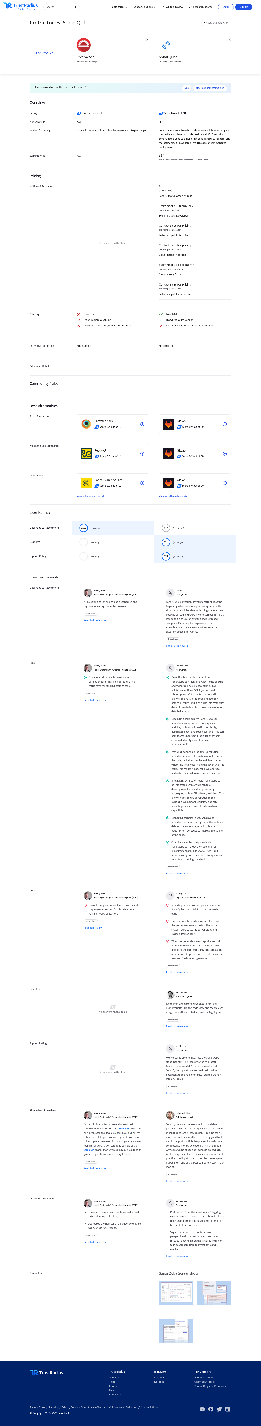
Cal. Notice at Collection (123, 1407)
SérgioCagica (182, 992)
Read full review (93, 620)
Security (53, 1407)
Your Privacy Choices (93, 1407)
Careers (113, 1386)
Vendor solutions (143, 7)
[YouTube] (202, 1409)
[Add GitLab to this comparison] (225, 424)
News (112, 1390)
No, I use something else (210, 88)
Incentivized (91, 614)
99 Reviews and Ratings (170, 62)
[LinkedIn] (228, 1409)
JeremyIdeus (100, 590)
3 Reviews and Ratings (87, 62)
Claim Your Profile (204, 1382)
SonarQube (168, 57)
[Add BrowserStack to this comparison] (142, 424)
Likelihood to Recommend (44, 528)
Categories (118, 7)
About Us (114, 1377)
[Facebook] (211, 1409)
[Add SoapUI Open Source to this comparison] (142, 483)
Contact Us (115, 1394)
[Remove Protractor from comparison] (147, 39)
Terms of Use (37, 1407)
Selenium (124, 1128)
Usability (35, 542)
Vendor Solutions (204, 1377)
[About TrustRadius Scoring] (79, 113)
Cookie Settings (150, 1407)
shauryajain (181, 893)
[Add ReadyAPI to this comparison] (142, 454)
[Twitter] (219, 1409)
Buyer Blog (158, 1382)
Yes (187, 88)
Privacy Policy (70, 1407)
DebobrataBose (183, 1113)
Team (112, 1382)
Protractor (85, 57)
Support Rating (38, 556)
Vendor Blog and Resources (210, 1386)
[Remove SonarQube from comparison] (229, 39)
